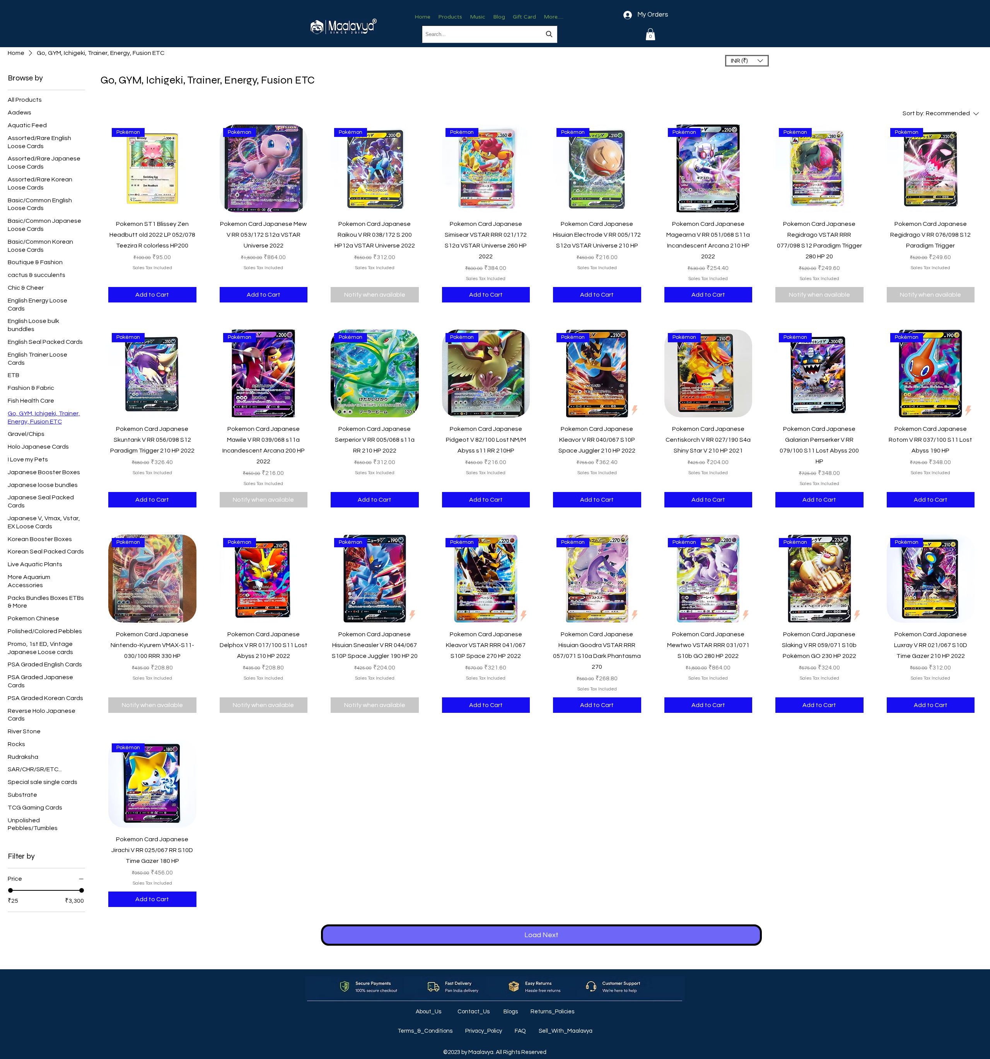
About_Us (429, 1012)
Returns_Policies (552, 1012)
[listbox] (747, 61)
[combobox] (489, 34)
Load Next (541, 935)
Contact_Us (474, 1012)
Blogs (511, 1012)
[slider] (10, 890)
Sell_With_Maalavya (565, 1031)
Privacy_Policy (484, 1031)
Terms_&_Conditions (426, 1031)
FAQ (521, 1031)
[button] (650, 34)
